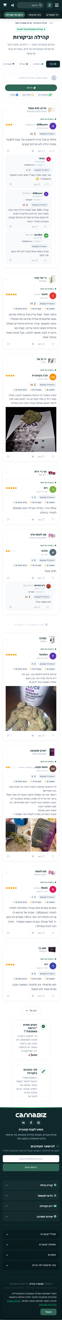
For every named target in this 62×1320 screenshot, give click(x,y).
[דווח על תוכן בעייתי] (8, 151)
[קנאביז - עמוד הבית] (49, 5)
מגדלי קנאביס (48, 1234)
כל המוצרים (52, 14)
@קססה (28, 199)
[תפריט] (57, 5)
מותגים (52, 1254)
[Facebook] (31, 1123)
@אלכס (31, 591)
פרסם (29, 87)
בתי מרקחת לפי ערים (44, 1265)
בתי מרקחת (35, 14)
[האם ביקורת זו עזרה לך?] (51, 344)
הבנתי (48, 1311)
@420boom (29, 164)
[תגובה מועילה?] (44, 227)
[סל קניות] (5, 5)
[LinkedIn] (23, 1123)
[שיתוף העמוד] (12, 5)
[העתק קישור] (32, 151)
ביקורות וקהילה (14, 14)
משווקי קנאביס (47, 1244)
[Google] (39, 1123)
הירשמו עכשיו (31, 1167)
